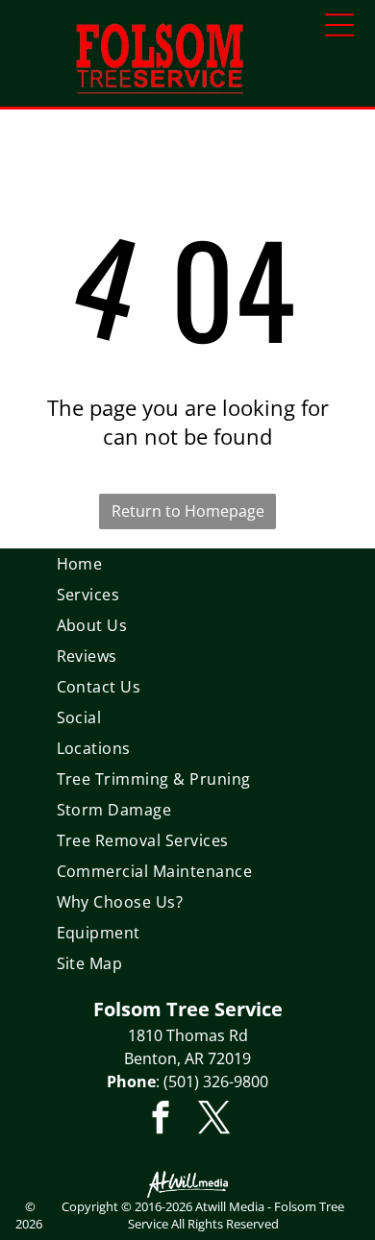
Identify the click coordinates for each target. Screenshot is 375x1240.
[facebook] (161, 1120)
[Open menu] (339, 25)
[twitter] (214, 1120)
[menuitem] (188, 563)
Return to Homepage (188, 511)
